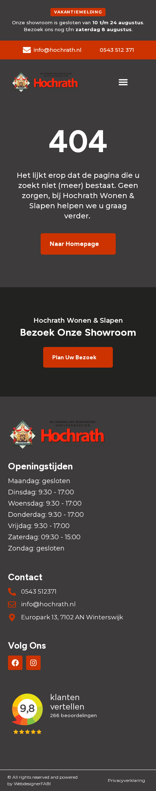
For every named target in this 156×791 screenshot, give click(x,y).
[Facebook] (15, 663)
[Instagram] (33, 663)
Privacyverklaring (126, 780)
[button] (123, 82)
